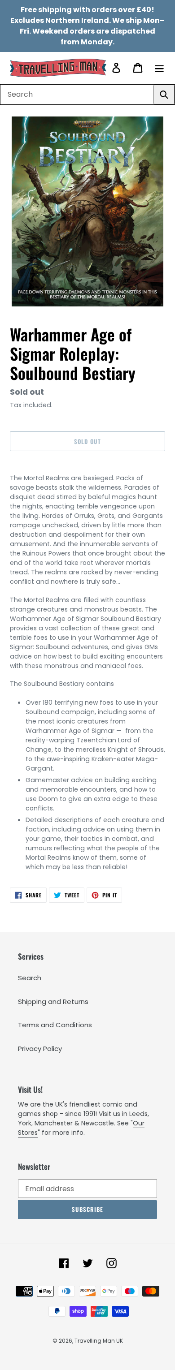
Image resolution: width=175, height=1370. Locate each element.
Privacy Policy (40, 1048)
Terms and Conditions (55, 1025)
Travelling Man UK (98, 1340)
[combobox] (87, 94)
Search (29, 977)
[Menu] (159, 68)
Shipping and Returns (53, 1001)
